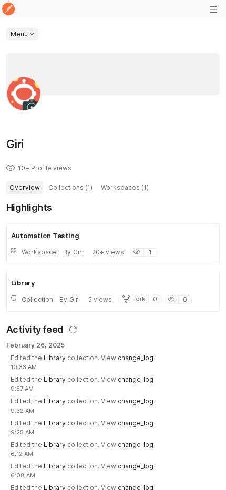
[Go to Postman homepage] (8, 10)
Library (55, 358)
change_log (135, 358)
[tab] (24, 187)
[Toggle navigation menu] (213, 9)
